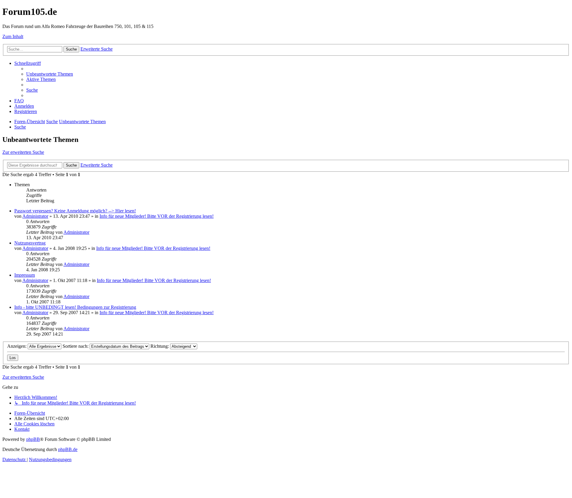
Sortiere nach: (76, 346)
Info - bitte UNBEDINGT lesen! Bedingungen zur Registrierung (75, 307)
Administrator (35, 216)
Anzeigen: (17, 346)
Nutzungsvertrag (30, 242)
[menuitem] (49, 73)
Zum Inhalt (12, 36)
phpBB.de (67, 449)
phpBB (33, 439)
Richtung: (160, 346)
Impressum (24, 275)
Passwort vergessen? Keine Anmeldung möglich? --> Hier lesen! (75, 210)
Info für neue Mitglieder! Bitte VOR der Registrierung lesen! (157, 216)
